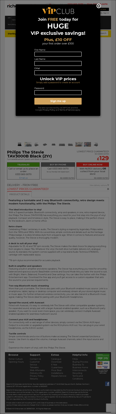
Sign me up (58, 101)
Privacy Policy (49, 110)
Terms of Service (67, 110)
